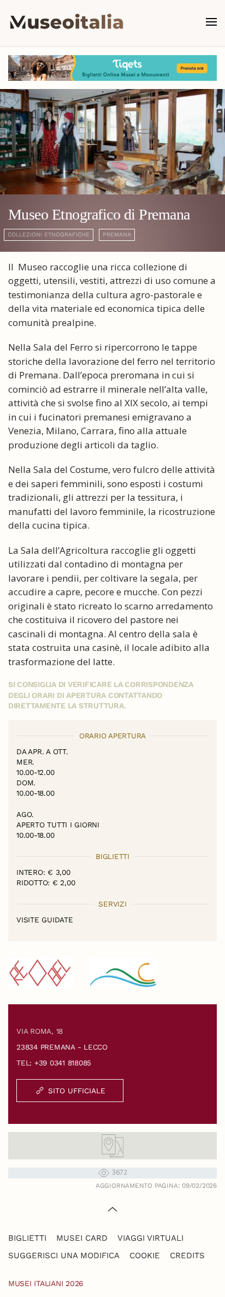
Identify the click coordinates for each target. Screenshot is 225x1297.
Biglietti (27, 1238)
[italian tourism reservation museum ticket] (112, 68)
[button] (211, 22)
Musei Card (82, 1238)
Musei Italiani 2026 (46, 1283)
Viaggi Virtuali (150, 1238)
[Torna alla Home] (66, 22)
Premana (117, 234)
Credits (187, 1255)
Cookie (144, 1255)
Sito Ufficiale (76, 1090)
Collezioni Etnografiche (49, 234)
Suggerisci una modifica (64, 1255)
